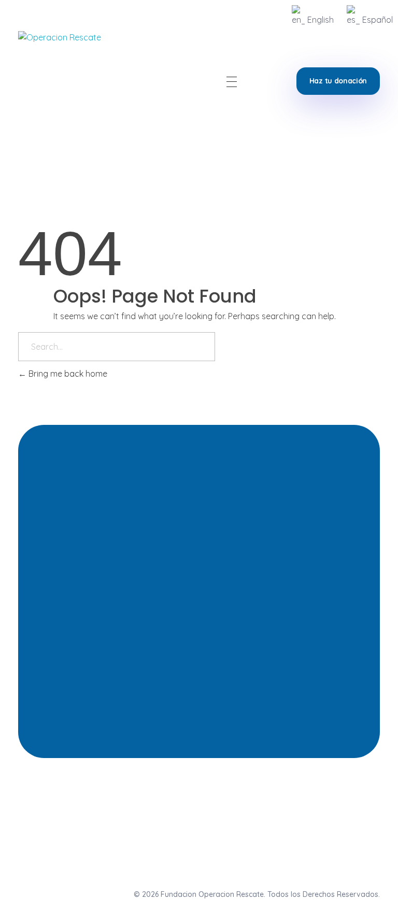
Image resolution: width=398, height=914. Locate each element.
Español (377, 20)
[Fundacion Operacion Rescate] (68, 81)
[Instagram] (290, 805)
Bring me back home (66, 373)
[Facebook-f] (329, 805)
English (320, 20)
